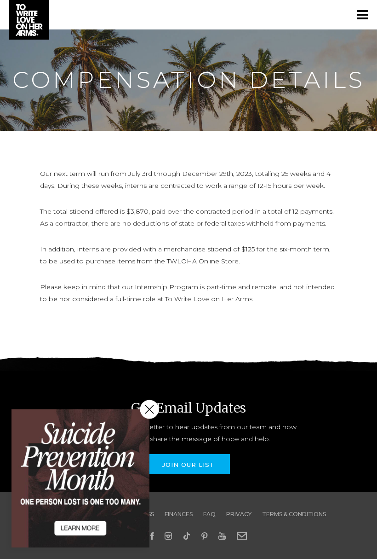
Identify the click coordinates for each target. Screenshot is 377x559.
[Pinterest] (204, 536)
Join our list (188, 464)
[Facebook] (152, 536)
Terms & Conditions (294, 514)
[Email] (242, 536)
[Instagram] (168, 536)
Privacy (238, 514)
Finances (179, 514)
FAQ (209, 514)
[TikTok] (186, 536)
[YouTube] (222, 536)
